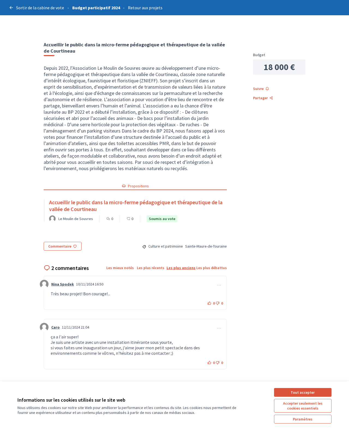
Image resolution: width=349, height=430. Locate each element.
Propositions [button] (138, 186)
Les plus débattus (211, 267)
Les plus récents (150, 267)
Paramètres (302, 419)
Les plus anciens (181, 267)
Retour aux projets (145, 7)
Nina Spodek (62, 284)
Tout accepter (303, 392)
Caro (55, 327)
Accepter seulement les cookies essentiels (303, 406)
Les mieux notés (120, 267)
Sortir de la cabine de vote (40, 7)
